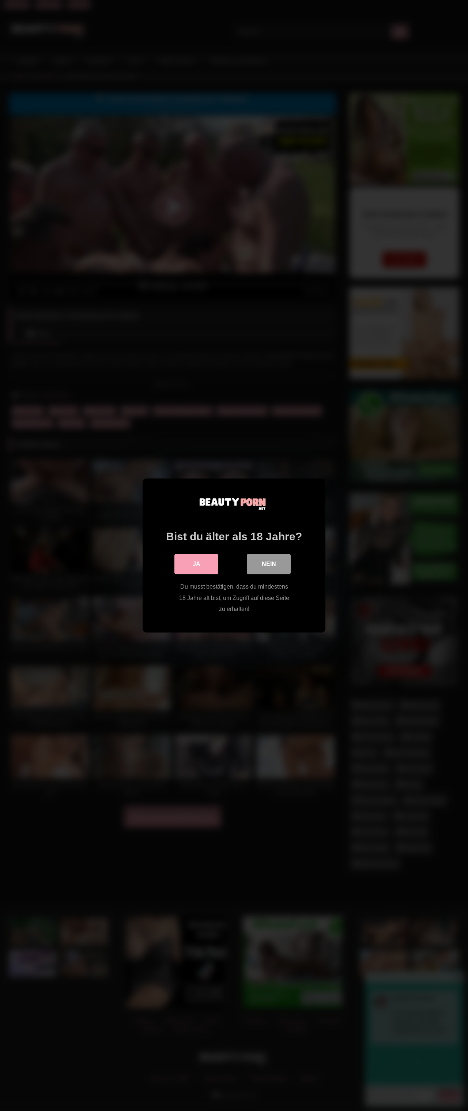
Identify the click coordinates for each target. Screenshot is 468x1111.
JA (196, 564)
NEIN (269, 564)
